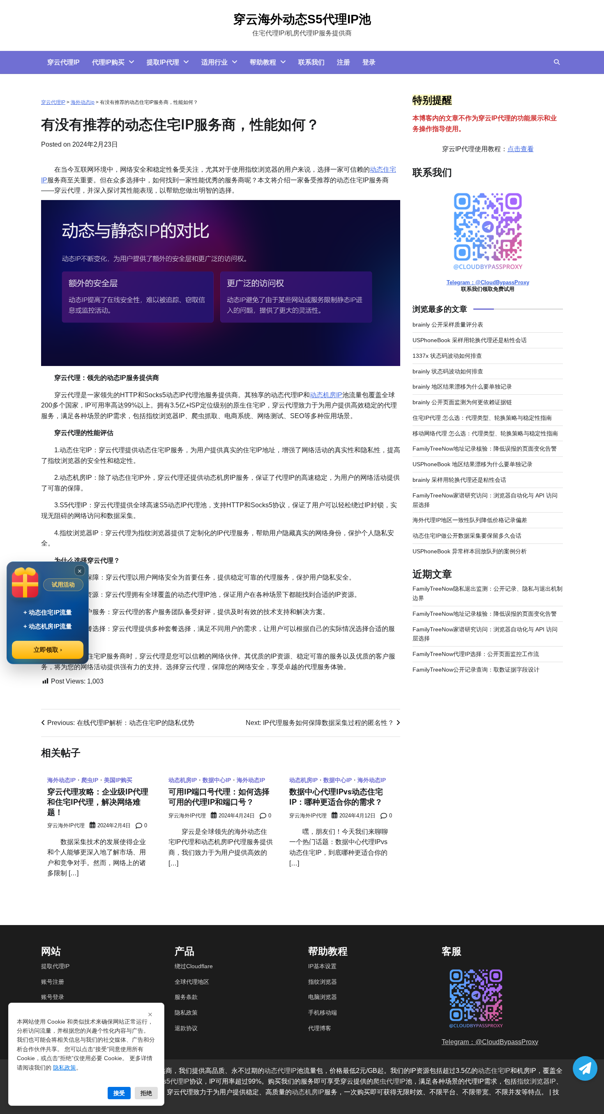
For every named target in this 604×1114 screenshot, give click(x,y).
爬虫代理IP (389, 1081)
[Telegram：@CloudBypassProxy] (585, 1068)
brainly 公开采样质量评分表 (448, 324)
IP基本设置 (322, 966)
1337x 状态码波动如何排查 (447, 355)
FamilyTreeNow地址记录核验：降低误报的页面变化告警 (485, 448)
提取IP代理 (163, 62)
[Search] (557, 62)
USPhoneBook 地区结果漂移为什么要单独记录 (473, 464)
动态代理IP (280, 1070)
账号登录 (52, 997)
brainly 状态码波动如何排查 (448, 371)
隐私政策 (186, 1012)
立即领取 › (48, 649)
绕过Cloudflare (194, 966)
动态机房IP (326, 394)
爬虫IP (89, 780)
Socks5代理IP (168, 1081)
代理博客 (319, 1028)
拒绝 (146, 1093)
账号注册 (52, 981)
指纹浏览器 (322, 981)
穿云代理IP (63, 62)
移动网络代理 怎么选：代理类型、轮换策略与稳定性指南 (485, 433)
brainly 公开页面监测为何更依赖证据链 (462, 402)
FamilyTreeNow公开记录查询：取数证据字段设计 (476, 669)
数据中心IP (217, 780)
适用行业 (214, 62)
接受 (119, 1093)
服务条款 (186, 997)
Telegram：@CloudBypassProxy (488, 282)
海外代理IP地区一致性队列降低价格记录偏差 (470, 520)
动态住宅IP (494, 1070)
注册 (343, 62)
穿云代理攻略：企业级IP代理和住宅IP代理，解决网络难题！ (97, 802)
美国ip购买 (118, 780)
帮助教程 (263, 62)
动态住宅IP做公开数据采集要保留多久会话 (467, 535)
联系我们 (311, 62)
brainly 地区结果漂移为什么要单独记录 (462, 386)
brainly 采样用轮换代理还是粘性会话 (459, 479)
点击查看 (520, 148)
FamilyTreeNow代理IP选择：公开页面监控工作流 (476, 654)
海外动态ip (83, 102)
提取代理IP (55, 966)
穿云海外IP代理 (66, 826)
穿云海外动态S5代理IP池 (302, 19)
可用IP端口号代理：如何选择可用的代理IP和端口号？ (219, 797)
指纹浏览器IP (536, 1081)
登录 (369, 62)
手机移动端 (322, 1012)
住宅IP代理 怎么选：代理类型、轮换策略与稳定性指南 (482, 417)
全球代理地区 (192, 981)
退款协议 (186, 1028)
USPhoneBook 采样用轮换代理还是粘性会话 (470, 340)
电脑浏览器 (322, 997)
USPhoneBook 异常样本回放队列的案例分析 (470, 551)
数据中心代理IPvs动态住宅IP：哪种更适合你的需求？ (336, 797)
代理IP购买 (108, 62)
